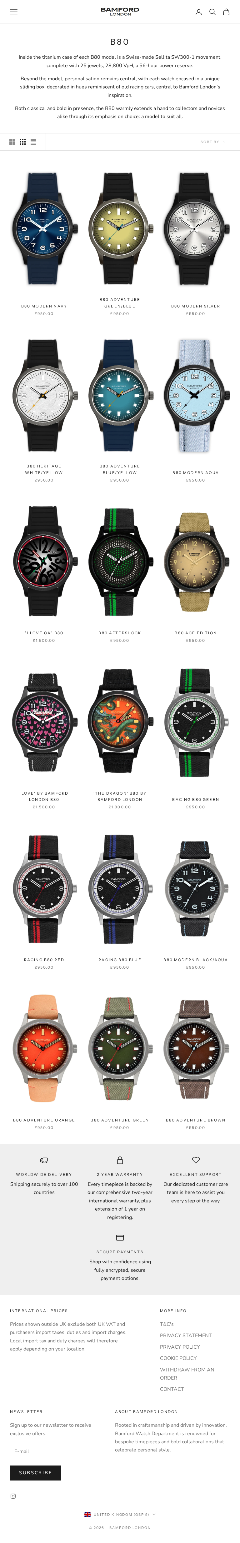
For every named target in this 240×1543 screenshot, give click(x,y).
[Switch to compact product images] (33, 141)
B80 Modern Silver (196, 306)
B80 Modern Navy (44, 306)
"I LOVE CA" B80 (44, 633)
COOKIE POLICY (178, 1358)
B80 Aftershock (119, 633)
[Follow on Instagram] (13, 1496)
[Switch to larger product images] (12, 141)
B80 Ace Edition (196, 633)
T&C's (167, 1324)
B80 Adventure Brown (196, 1120)
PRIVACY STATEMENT (186, 1335)
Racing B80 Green (195, 799)
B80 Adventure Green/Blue (120, 302)
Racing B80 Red (44, 959)
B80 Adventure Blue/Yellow (120, 469)
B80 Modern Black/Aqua (195, 959)
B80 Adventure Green (120, 1120)
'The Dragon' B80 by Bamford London (120, 796)
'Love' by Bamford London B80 (44, 796)
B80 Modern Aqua (195, 472)
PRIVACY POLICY (180, 1347)
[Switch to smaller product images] (23, 141)
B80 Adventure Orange (44, 1120)
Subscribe (35, 1473)
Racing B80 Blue (119, 959)
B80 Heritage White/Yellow (44, 469)
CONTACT (172, 1389)
